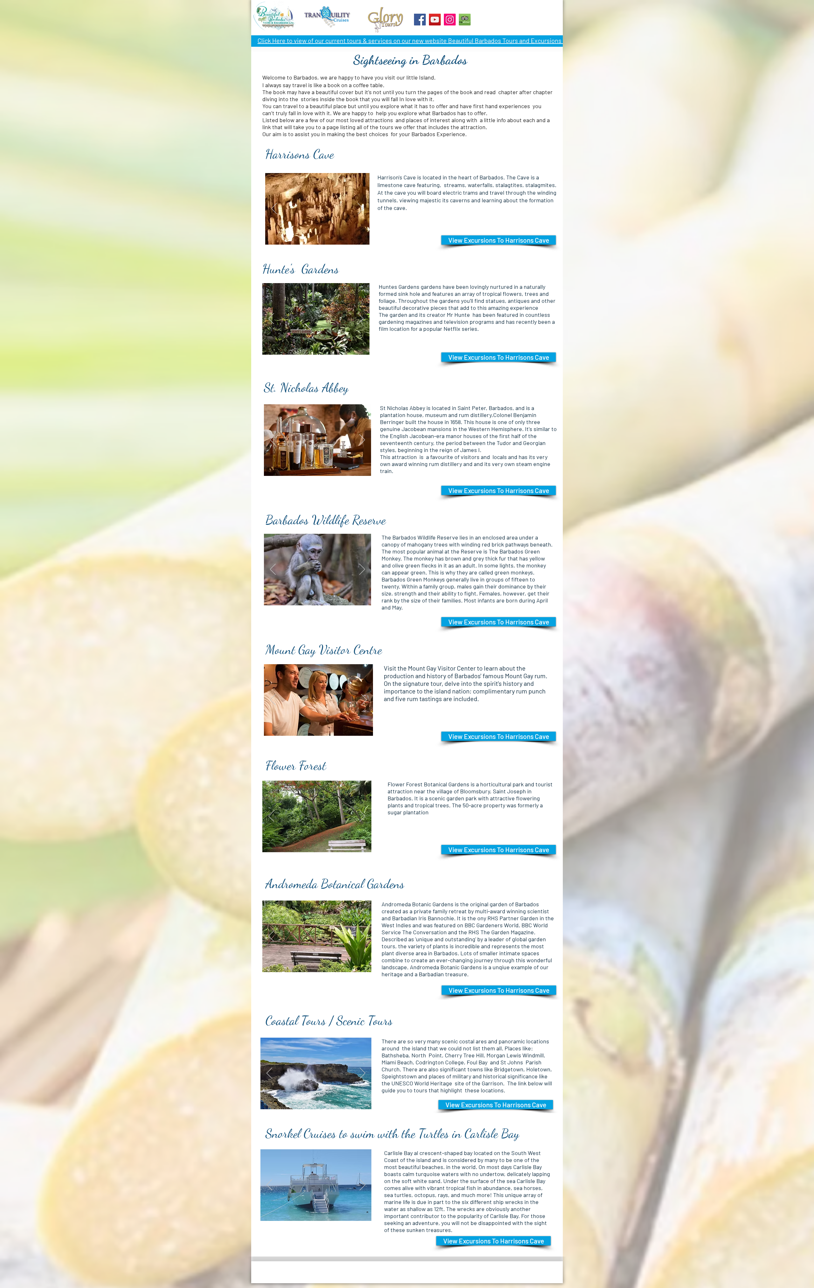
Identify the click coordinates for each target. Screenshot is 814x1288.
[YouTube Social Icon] (435, 19)
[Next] (360, 209)
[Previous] (274, 209)
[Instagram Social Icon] (450, 19)
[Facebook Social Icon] (420, 19)
